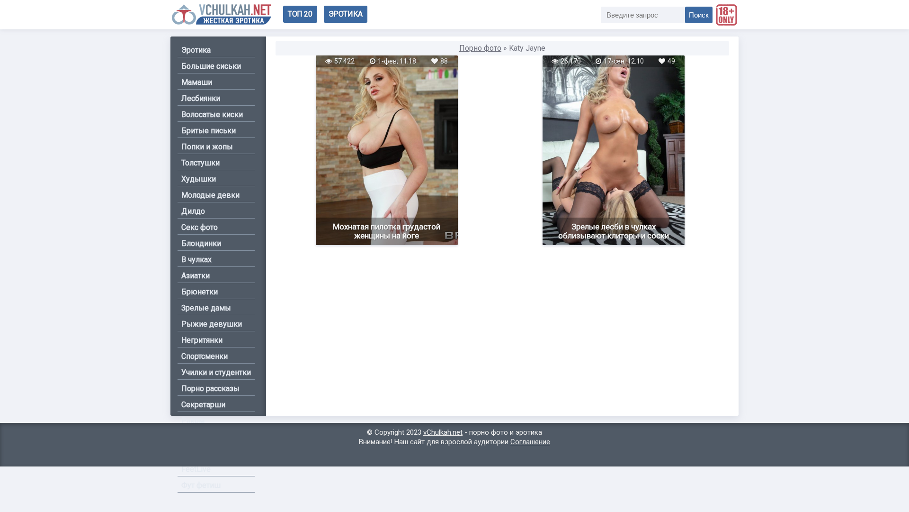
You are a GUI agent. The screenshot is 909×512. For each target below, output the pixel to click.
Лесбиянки (200, 98)
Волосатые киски (212, 114)
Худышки (198, 178)
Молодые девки (210, 195)
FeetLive (196, 469)
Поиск (699, 15)
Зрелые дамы (206, 307)
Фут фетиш (201, 485)
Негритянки (202, 340)
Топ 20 (300, 13)
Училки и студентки (216, 372)
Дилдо (193, 211)
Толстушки (200, 162)
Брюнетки (199, 291)
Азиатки (195, 275)
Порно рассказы (210, 388)
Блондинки (201, 243)
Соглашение (530, 442)
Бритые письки (208, 130)
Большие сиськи (211, 66)
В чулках (196, 259)
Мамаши (196, 82)
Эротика (346, 13)
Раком (193, 420)
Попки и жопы (207, 146)
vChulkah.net (443, 432)
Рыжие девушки (211, 324)
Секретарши (203, 404)
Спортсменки (204, 356)
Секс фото (199, 227)
